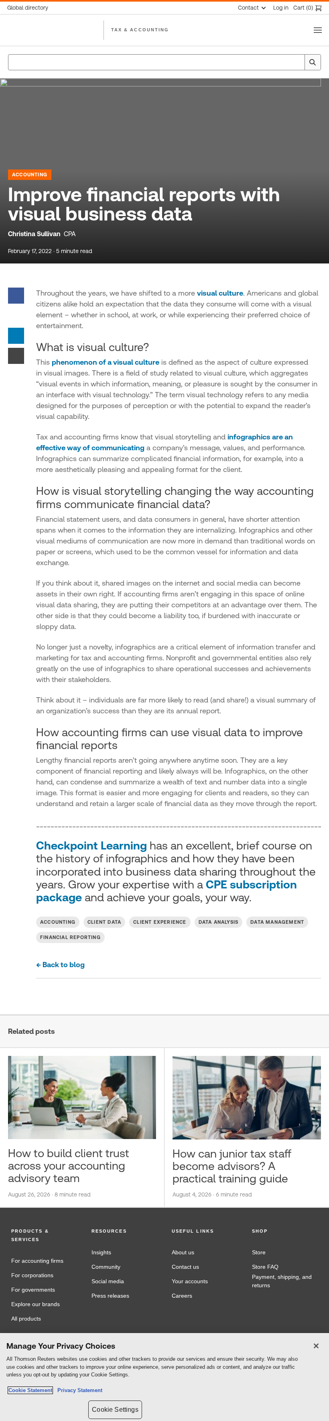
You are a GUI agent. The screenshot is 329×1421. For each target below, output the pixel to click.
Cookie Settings (115, 1409)
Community (105, 1267)
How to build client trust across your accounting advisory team (68, 1165)
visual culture (220, 293)
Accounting (29, 175)
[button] (44, 1235)
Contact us (185, 1267)
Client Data (104, 922)
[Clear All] (297, 62)
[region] (164, 1377)
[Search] (313, 62)
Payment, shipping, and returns (282, 1281)
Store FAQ (265, 1267)
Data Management (277, 922)
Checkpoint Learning (91, 845)
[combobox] (164, 62)
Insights (101, 1252)
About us (183, 1252)
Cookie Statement (30, 1390)
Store (259, 1252)
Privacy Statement (78, 1390)
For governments (33, 1289)
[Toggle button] (318, 30)
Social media (107, 1281)
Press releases (110, 1295)
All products (26, 1318)
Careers (182, 1295)
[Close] (316, 1346)
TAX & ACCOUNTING (140, 29)
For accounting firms (37, 1261)
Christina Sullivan (34, 234)
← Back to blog (60, 964)
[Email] (16, 355)
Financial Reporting (70, 937)
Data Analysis (219, 922)
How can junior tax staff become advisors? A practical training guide (232, 1166)
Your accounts (190, 1281)
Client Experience (159, 922)
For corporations (32, 1275)
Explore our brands (35, 1304)
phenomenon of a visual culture (105, 362)
